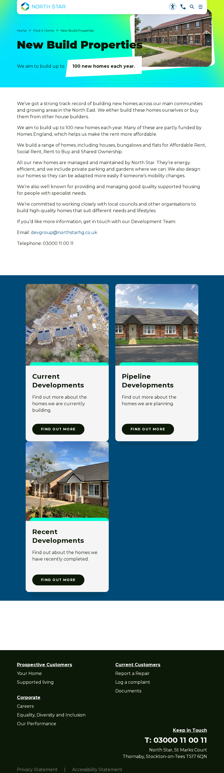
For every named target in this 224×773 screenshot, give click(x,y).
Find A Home (43, 30)
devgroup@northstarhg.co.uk (64, 232)
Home (21, 30)
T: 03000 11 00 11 (176, 740)
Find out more (58, 429)
